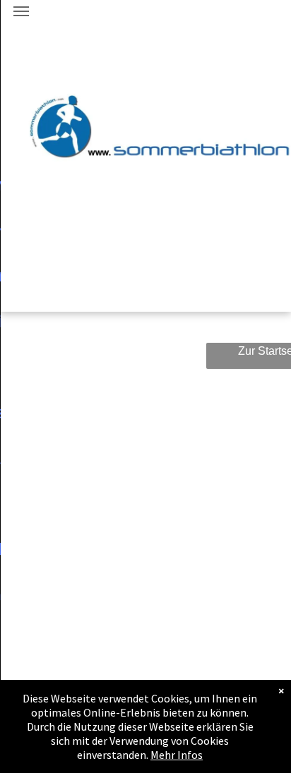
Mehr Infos (176, 755)
